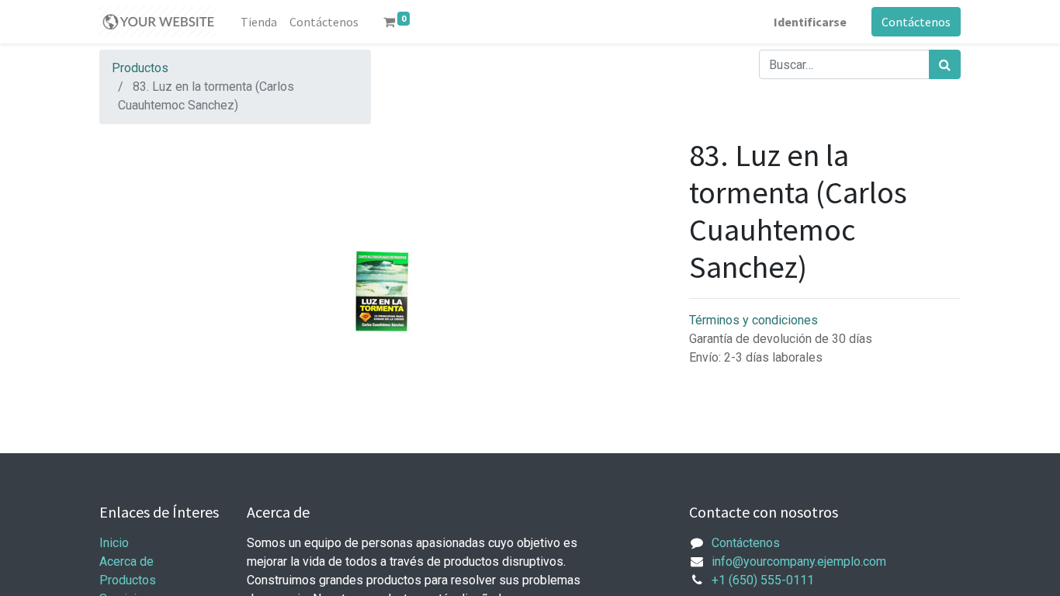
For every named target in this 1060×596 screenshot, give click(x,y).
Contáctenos (916, 21)
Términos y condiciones (753, 320)
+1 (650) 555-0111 (763, 580)
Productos (140, 68)
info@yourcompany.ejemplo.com (799, 561)
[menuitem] (258, 21)
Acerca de (126, 561)
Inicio (114, 542)
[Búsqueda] (945, 64)
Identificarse (810, 21)
